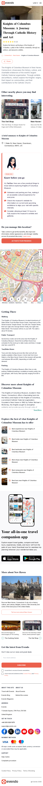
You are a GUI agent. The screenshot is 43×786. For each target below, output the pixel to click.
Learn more (27, 236)
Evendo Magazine (8, 699)
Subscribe (21, 665)
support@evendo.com (9, 726)
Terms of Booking (29, 771)
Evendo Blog (6, 695)
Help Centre (6, 757)
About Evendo (20, 691)
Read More (38, 410)
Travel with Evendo (8, 691)
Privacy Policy (17, 771)
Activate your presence (21, 241)
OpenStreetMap (6, 250)
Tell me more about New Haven (21, 612)
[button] (21, 274)
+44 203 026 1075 (8, 722)
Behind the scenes (22, 695)
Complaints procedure (9, 760)
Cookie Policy (27, 673)
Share (8, 61)
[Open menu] (41, 3)
